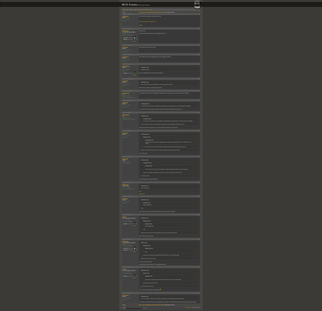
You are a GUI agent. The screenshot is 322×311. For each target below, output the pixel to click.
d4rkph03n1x (126, 66)
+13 (123, 20)
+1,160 (123, 35)
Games (143, 12)
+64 (123, 163)
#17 (199, 293)
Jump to (124, 307)
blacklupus (125, 16)
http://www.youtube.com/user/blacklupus (147, 21)
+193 (123, 221)
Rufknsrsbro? (142, 193)
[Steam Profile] (124, 33)
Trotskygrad (125, 93)
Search (130, 9)
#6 (199, 78)
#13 (199, 196)
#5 (199, 64)
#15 (199, 239)
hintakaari (125, 47)
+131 (123, 70)
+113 (123, 51)
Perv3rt (124, 217)
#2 (199, 28)
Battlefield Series (150, 12)
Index (140, 12)
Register (146, 9)
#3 (199, 45)
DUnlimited (125, 31)
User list (135, 9)
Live (127, 9)
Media (162, 12)
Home (124, 9)
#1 (199, 14)
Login (150, 9)
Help (142, 9)
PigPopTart (125, 184)
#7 (199, 90)
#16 (199, 267)
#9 (199, 112)
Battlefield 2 (157, 12)
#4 (199, 54)
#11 (199, 156)
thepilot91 (125, 159)
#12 (199, 182)
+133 (123, 188)
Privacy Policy (188, 307)
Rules (139, 9)
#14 (199, 214)
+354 (123, 97)
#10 (199, 130)
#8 (199, 100)
